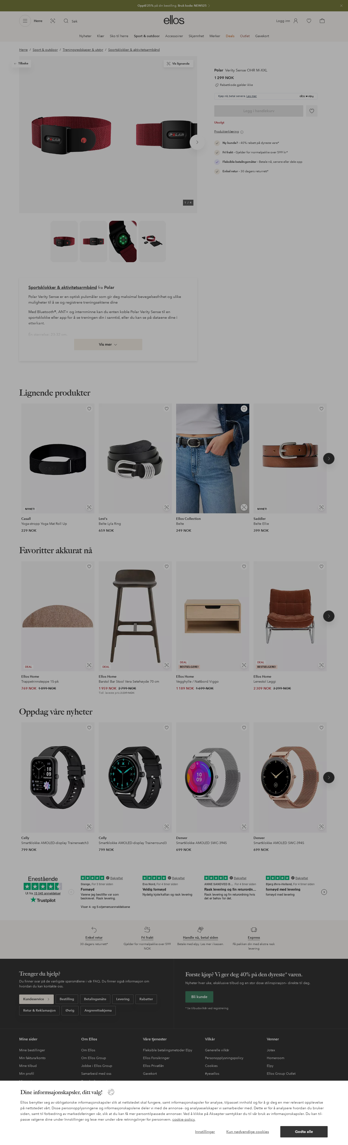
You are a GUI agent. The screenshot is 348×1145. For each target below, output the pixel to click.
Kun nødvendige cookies (247, 1131)
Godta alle (304, 1131)
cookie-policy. (183, 1119)
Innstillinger (205, 1131)
